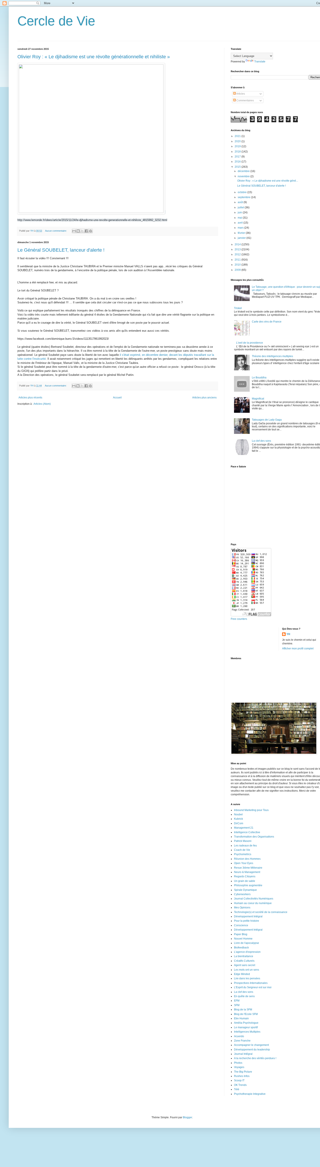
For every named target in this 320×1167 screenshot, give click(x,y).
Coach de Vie (242, 849)
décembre (244, 171)
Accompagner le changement (251, 1045)
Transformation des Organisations (254, 836)
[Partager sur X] (82, 231)
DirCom (238, 823)
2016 (238, 161)
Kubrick (238, 818)
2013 (238, 249)
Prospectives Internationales (251, 983)
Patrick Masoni (242, 841)
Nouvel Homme (243, 938)
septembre (244, 197)
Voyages (239, 1067)
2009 (238, 269)
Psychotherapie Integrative (250, 1093)
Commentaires (245, 100)
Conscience (241, 925)
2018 (238, 151)
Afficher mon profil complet (297, 648)
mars (241, 227)
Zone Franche (242, 1040)
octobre (242, 192)
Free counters (239, 618)
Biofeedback (241, 947)
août (241, 202)
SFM (236, 1005)
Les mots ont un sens (246, 969)
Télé (236, 1089)
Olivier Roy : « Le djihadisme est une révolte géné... (267, 180)
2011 (238, 259)
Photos (238, 1062)
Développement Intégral (248, 916)
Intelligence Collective (247, 832)
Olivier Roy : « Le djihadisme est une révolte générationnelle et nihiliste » (93, 56)
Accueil (117, 397)
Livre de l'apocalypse (246, 943)
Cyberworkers (242, 894)
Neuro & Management (247, 872)
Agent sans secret (244, 965)
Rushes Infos (241, 1076)
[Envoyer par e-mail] (74, 231)
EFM (236, 1000)
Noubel (238, 814)
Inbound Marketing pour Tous (251, 810)
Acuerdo (239, 1036)
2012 (238, 254)
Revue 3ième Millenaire (248, 867)
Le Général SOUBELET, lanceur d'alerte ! (60, 250)
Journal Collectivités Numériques (253, 898)
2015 (238, 166)
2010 (238, 264)
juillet (241, 207)
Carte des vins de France (266, 321)
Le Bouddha (259, 377)
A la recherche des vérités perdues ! (255, 1058)
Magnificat (258, 398)
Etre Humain (241, 1018)
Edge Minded (242, 974)
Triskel (238, 308)
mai (240, 217)
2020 (238, 141)
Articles (240, 93)
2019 (238, 146)
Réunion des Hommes (247, 858)
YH (288, 634)
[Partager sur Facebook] (86, 231)
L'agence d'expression (247, 951)
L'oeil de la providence (249, 342)
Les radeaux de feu (245, 845)
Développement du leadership (252, 1049)
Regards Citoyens (244, 876)
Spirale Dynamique (245, 889)
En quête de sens (244, 996)
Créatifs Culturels (244, 960)
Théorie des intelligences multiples (272, 356)
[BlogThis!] (78, 231)
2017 (238, 156)
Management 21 (243, 827)
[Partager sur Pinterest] (90, 231)
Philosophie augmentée (248, 885)
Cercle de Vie (56, 21)
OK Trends (240, 1085)
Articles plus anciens (204, 397)
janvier (242, 237)
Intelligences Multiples (247, 1031)
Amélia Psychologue (246, 1022)
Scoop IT (239, 1080)
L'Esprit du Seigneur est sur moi (252, 987)
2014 (238, 244)
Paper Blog (240, 934)
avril (240, 222)
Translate (259, 61)
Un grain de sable (244, 881)
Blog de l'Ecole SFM (246, 1014)
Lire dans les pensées (247, 978)
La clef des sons (261, 440)
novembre (244, 176)
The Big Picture (243, 1071)
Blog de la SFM (243, 1009)
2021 (238, 136)
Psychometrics (242, 854)
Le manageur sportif (246, 1027)
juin (240, 212)
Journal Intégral (243, 1053)
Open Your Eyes (243, 863)
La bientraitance (243, 956)
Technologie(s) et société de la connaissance (260, 912)
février (242, 232)
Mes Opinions (242, 907)
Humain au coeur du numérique (253, 903)
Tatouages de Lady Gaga (267, 419)
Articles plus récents (30, 397)
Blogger (187, 1117)
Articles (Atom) (42, 403)
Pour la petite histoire (246, 920)
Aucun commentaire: (56, 230)
